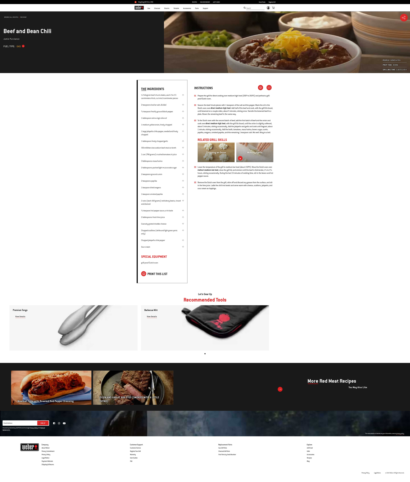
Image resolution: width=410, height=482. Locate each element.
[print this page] (261, 87)
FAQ (131, 461)
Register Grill (272, 2)
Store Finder (262, 2)
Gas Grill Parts (222, 448)
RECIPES (194, 2)
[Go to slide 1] (205, 353)
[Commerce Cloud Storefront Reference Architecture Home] (139, 8)
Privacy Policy (34, 428)
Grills (308, 451)
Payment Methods (47, 461)
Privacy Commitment (48, 451)
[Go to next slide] (280, 389)
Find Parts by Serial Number (227, 455)
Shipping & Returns (48, 464)
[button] (151, 8)
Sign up (42, 423)
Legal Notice (45, 458)
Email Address (8, 423)
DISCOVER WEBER (205, 2)
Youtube (64, 423)
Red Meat (23, 17)
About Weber (46, 448)
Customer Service (135, 448)
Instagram (59, 423)
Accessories (310, 455)
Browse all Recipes (11, 17)
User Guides (134, 458)
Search (248, 8)
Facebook (54, 423)
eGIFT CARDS (216, 2)
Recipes (309, 458)
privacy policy (400, 433)
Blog (308, 461)
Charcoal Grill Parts (224, 451)
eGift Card (310, 448)
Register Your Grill (135, 451)
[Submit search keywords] (244, 8)
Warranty (133, 455)
